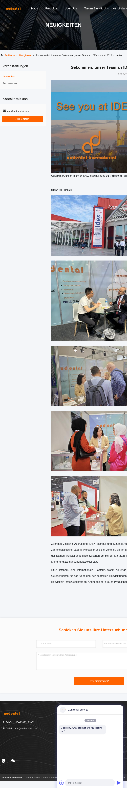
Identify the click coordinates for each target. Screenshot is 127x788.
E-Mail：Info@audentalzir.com (21, 728)
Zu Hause (10, 55)
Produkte (51, 8)
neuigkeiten (25, 55)
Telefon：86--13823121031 (19, 722)
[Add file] (61, 782)
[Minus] (119, 710)
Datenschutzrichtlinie (11, 777)
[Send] (118, 782)
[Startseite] (13, 8)
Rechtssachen (10, 83)
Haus (34, 8)
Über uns (70, 8)
